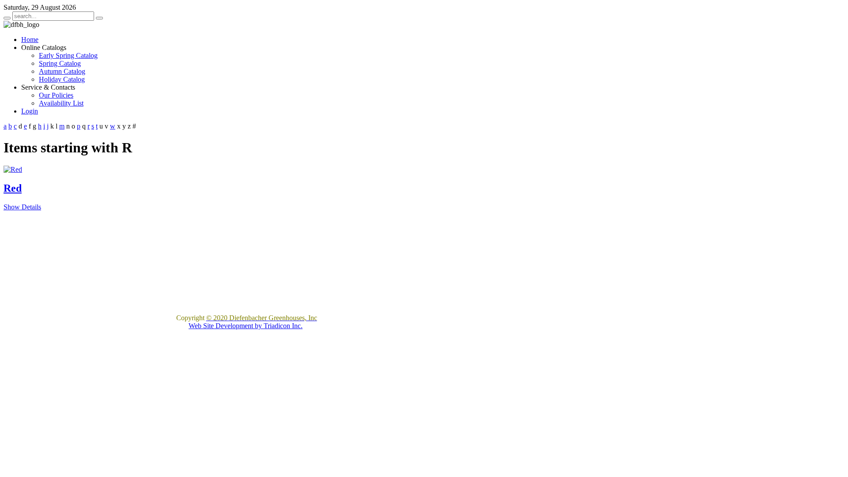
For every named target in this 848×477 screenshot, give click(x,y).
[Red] (13, 169)
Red (13, 188)
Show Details (22, 207)
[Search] (7, 18)
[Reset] (99, 18)
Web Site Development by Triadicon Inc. (246, 325)
